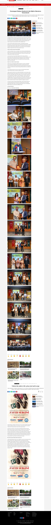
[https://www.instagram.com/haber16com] (23, 517)
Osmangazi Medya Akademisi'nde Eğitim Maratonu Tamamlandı (22, 6)
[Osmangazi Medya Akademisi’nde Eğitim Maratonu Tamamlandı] (19, 28)
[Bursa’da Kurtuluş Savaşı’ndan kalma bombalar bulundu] (13, 364)
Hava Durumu (34, 512)
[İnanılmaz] (26, 355)
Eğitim (14, 512)
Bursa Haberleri (12, 6)
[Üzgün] (29, 355)
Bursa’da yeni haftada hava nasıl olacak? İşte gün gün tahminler (24, 369)
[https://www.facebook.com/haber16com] (20, 517)
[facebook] (8, 18)
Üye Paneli (47, 4)
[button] (7, 4)
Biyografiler (21, 512)
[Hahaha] (23, 355)
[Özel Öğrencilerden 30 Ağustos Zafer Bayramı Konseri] (13, 375)
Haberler (9, 6)
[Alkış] (11, 355)
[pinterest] (16, 18)
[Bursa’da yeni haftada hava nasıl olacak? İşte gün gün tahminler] (25, 364)
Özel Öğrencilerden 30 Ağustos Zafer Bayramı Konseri (13, 380)
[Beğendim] (8, 355)
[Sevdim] (14, 355)
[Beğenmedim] (17, 355)
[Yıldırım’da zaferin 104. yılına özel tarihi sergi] (19, 408)
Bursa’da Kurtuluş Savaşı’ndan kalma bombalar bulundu (12, 369)
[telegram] (13, 18)
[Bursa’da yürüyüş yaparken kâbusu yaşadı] (25, 374)
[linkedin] (15, 18)
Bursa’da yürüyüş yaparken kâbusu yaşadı (25, 379)
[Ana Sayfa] (7, 6)
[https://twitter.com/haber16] (22, 517)
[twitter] (9, 18)
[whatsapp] (11, 18)
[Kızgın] (20, 355)
